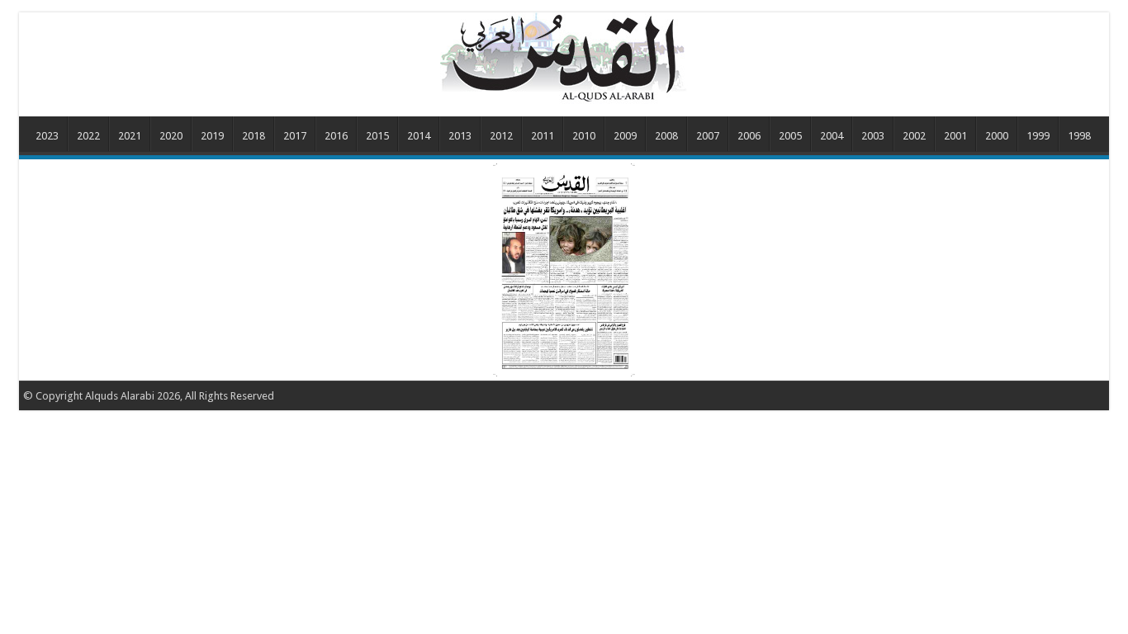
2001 (955, 136)
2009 (625, 136)
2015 (377, 136)
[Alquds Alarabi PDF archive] (564, 57)
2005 (790, 136)
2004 (831, 136)
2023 (47, 136)
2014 (418, 136)
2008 (666, 136)
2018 (253, 136)
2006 (749, 136)
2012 (501, 136)
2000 (996, 136)
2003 (872, 136)
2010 (583, 136)
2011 (542, 136)
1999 (1038, 136)
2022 (88, 136)
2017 (294, 136)
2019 (212, 136)
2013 (460, 136)
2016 (336, 136)
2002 (914, 136)
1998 (1079, 136)
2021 (129, 136)
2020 (170, 136)
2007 (707, 136)
